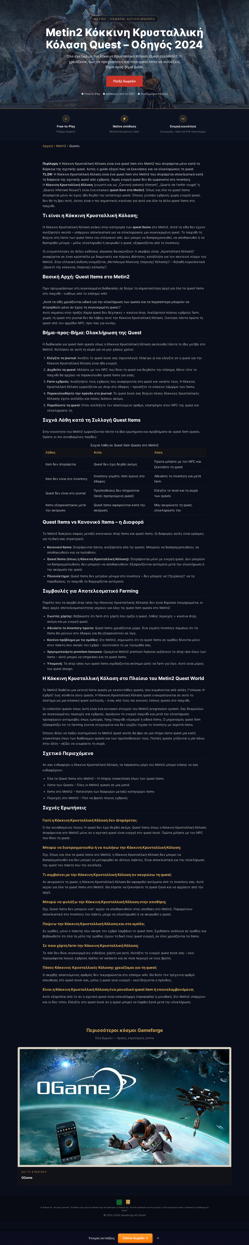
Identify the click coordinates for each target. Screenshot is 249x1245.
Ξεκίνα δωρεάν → (135, 1238)
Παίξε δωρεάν (124, 81)
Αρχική (48, 146)
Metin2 (61, 146)
